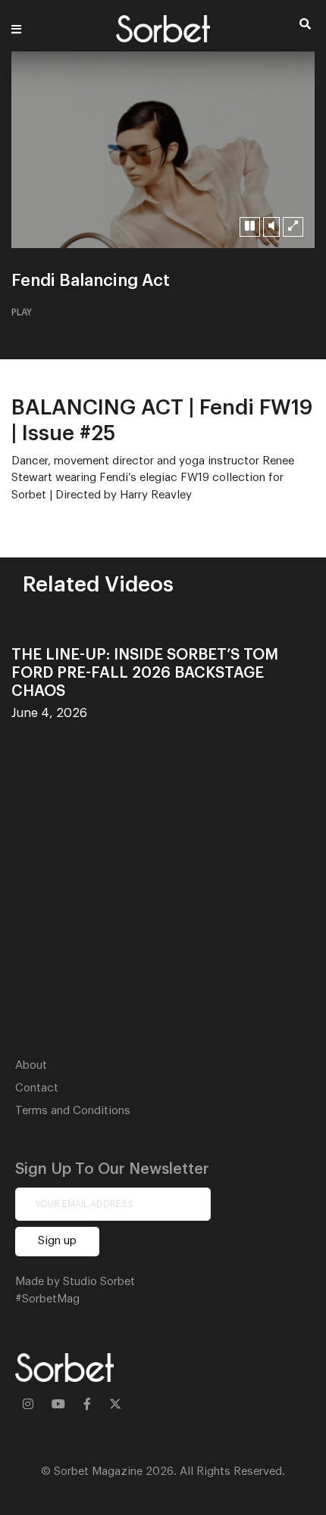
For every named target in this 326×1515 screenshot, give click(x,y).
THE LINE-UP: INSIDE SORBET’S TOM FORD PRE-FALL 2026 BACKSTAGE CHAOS (144, 673)
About (31, 1065)
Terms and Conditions (72, 1110)
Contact (36, 1088)
